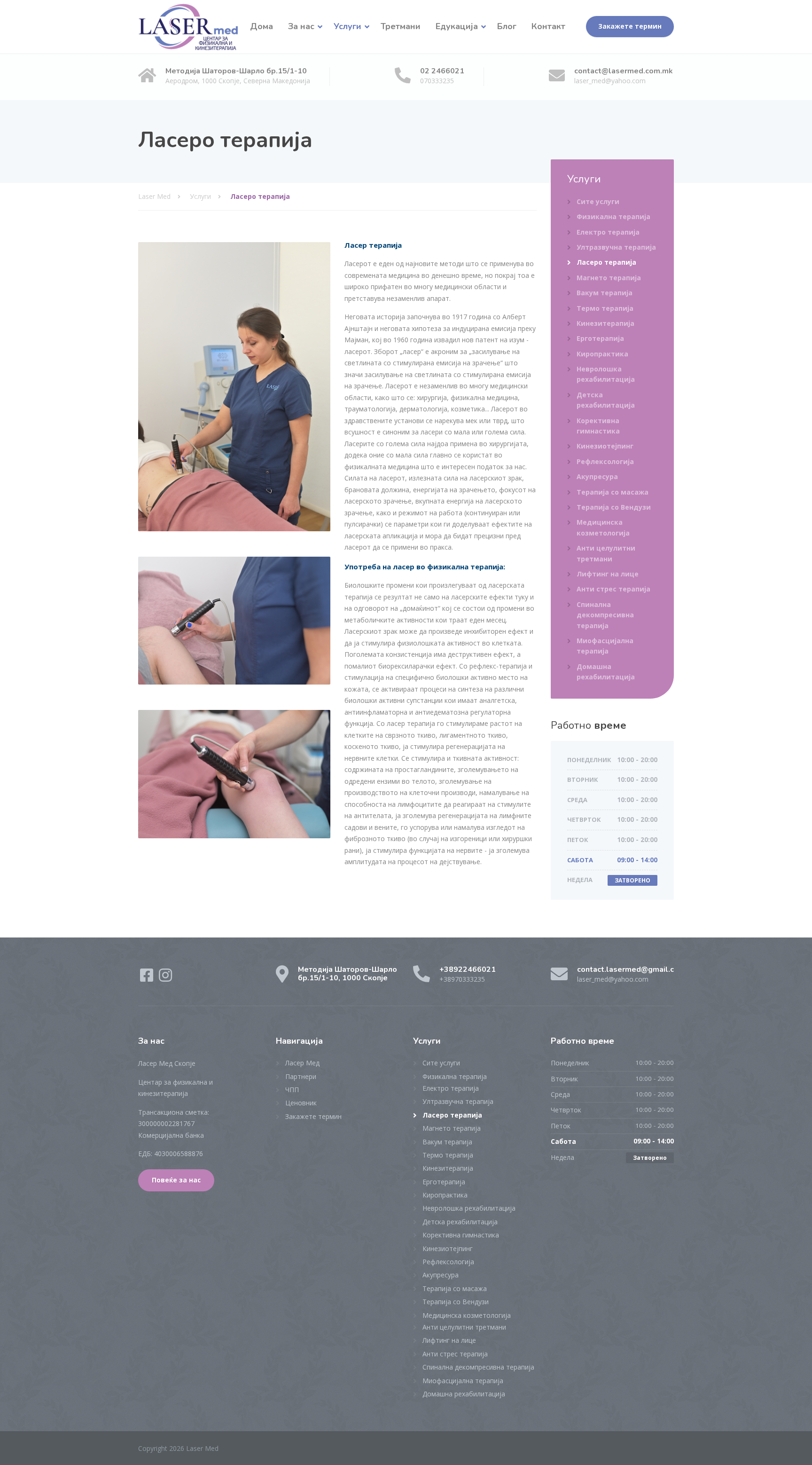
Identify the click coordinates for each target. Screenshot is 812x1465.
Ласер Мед (302, 1062)
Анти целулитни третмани (606, 553)
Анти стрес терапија (613, 588)
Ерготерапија (600, 338)
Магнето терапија (609, 277)
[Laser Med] (188, 26)
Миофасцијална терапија (605, 645)
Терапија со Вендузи (614, 507)
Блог (506, 26)
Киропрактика (602, 353)
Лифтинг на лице (608, 573)
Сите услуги (598, 201)
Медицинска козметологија (603, 527)
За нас (301, 26)
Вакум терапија (604, 292)
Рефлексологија (605, 461)
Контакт (548, 26)
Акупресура (597, 476)
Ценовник (301, 1102)
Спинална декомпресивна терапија (605, 615)
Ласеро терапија (606, 262)
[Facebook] (147, 978)
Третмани (401, 26)
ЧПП (292, 1089)
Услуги (347, 26)
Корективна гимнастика (598, 425)
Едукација (457, 26)
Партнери (300, 1076)
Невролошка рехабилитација (606, 374)
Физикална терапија (613, 216)
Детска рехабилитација (606, 400)
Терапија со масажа (612, 492)
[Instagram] (165, 978)
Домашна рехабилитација (606, 671)
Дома (261, 26)
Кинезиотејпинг (605, 445)
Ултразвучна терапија (616, 247)
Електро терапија (608, 232)
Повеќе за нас (176, 1180)
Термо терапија (605, 308)
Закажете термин (630, 26)
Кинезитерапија (605, 323)
